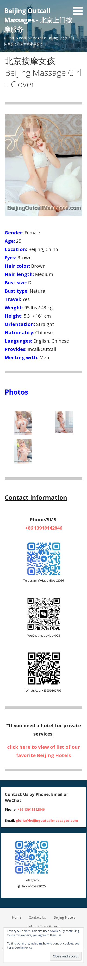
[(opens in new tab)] (43, 575)
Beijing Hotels (64, 917)
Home (16, 917)
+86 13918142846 (43, 528)
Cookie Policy (23, 948)
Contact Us (37, 917)
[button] (79, 8)
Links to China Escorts (43, 926)
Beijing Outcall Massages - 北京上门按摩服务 (38, 20)
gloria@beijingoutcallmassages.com (47, 820)
